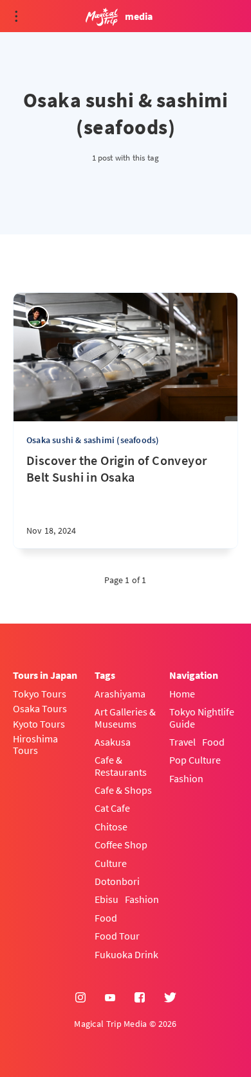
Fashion (142, 899)
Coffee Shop (121, 844)
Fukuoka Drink (126, 954)
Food (106, 918)
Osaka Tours (40, 708)
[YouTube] (110, 998)
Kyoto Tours (39, 724)
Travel (182, 742)
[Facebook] (140, 998)
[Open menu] (16, 16)
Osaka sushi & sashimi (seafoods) (92, 440)
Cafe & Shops (123, 790)
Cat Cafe (112, 808)
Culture (111, 863)
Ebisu (106, 899)
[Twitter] (170, 998)
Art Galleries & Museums (125, 718)
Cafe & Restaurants (121, 766)
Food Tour (117, 935)
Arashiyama (120, 693)
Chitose (111, 826)
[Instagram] (80, 998)
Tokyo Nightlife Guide (201, 718)
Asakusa (113, 742)
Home (182, 693)
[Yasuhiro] (37, 317)
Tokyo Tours (39, 693)
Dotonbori (117, 881)
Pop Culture (195, 760)
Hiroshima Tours (35, 745)
